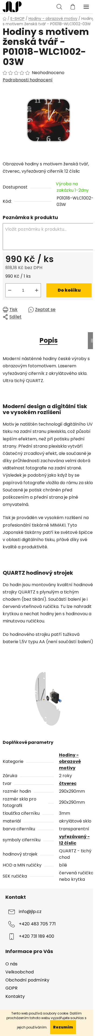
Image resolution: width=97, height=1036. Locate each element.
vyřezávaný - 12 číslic (74, 840)
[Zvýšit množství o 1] (37, 290)
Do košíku (69, 290)
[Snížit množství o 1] (10, 290)
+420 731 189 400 (36, 936)
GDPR (11, 988)
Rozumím (63, 1027)
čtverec (68, 783)
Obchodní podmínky (27, 980)
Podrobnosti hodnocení (28, 80)
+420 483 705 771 (37, 924)
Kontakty (15, 996)
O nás (11, 964)
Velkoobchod (19, 972)
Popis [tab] (49, 340)
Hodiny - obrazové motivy (70, 761)
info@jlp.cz (30, 912)
